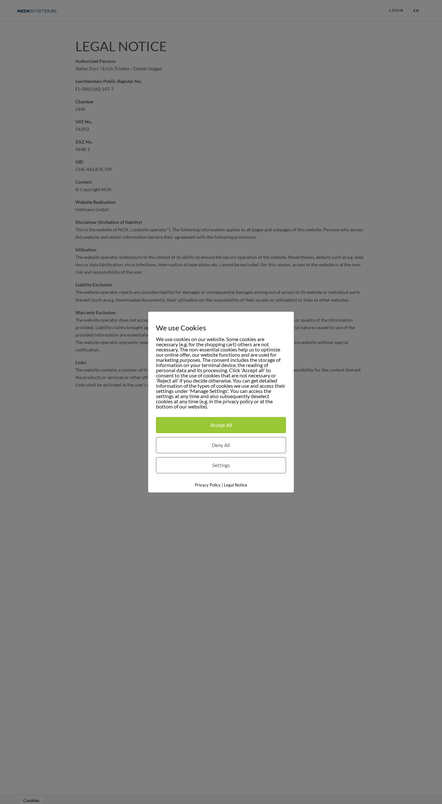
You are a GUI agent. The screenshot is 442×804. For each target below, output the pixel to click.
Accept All (221, 425)
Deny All (221, 445)
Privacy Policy (208, 485)
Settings (221, 465)
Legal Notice (235, 485)
